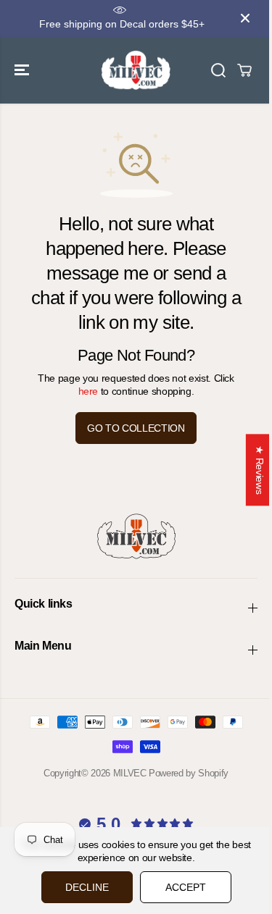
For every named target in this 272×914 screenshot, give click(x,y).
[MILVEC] (136, 70)
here (88, 391)
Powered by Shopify (188, 773)
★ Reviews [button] (259, 469)
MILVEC (130, 773)
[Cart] (244, 70)
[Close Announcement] (245, 18)
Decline (87, 887)
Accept (185, 887)
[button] (23, 70)
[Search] (218, 70)
